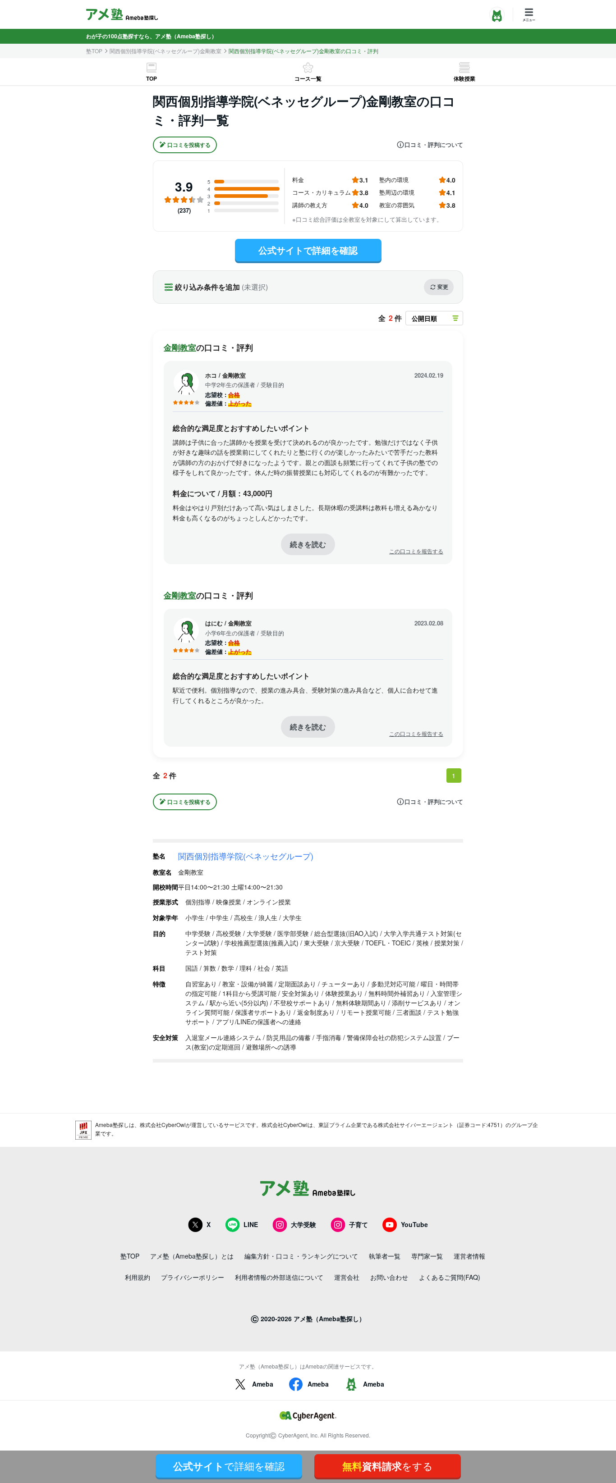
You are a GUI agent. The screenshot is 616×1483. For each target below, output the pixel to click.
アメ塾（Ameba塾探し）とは (192, 1255)
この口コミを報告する (416, 551)
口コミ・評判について (434, 145)
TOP (151, 78)
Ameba (262, 1383)
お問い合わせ (389, 1277)
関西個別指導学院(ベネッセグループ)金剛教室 (165, 51)
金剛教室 (180, 347)
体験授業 (464, 78)
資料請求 (387, 1466)
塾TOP (94, 51)
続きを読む (308, 544)
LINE (251, 1224)
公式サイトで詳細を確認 (308, 249)
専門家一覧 (427, 1255)
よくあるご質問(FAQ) (449, 1277)
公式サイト (229, 1466)
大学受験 (303, 1224)
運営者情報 (469, 1255)
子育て (358, 1224)
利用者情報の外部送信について (279, 1277)
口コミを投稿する (189, 145)
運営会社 (346, 1277)
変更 (442, 287)
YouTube (414, 1224)
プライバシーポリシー (192, 1277)
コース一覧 (308, 78)
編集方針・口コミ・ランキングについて (301, 1255)
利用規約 (137, 1277)
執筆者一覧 (384, 1255)
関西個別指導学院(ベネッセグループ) (245, 856)
